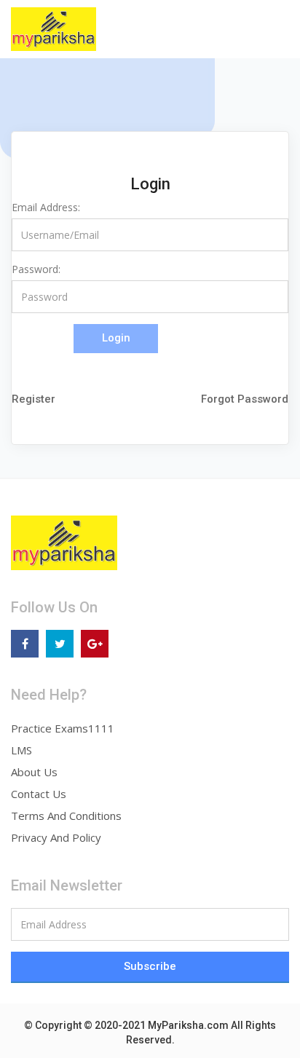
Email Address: (46, 207)
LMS (21, 750)
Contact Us (38, 793)
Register (33, 399)
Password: (36, 269)
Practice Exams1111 (62, 728)
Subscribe (150, 966)
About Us (34, 772)
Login (116, 337)
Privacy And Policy (56, 837)
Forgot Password (244, 399)
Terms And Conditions (66, 815)
